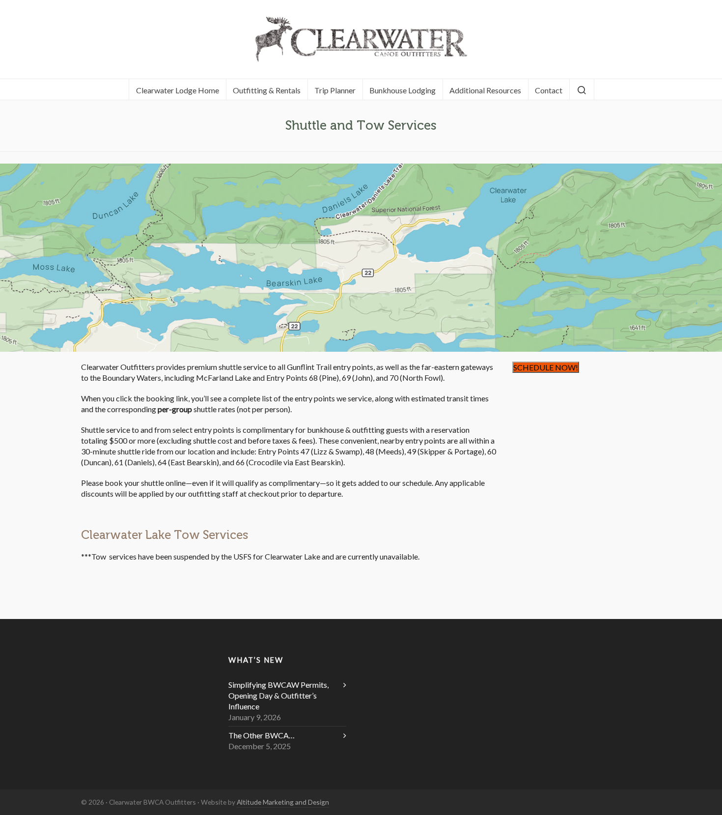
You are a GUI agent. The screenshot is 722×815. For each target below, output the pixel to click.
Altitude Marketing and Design (283, 802)
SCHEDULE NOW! (545, 367)
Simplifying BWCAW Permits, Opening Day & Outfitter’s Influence (278, 695)
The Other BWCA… (261, 735)
